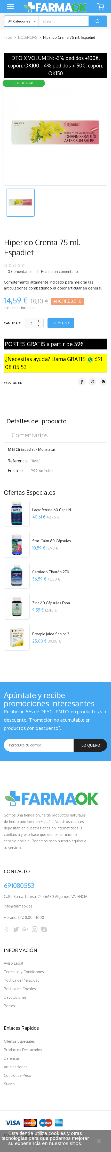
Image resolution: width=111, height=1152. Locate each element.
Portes (9, 1006)
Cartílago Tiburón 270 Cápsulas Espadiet (53, 572)
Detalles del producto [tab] (36, 421)
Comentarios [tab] (30, 435)
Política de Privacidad (21, 980)
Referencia (18, 460)
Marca (14, 449)
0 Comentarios (20, 271)
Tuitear (92, 382)
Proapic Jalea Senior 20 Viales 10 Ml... (53, 634)
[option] (20, 202)
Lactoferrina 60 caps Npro (53, 510)
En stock (16, 470)
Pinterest (103, 382)
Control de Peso (17, 1075)
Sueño (9, 1084)
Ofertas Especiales (19, 1041)
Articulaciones (15, 1067)
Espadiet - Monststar (38, 449)
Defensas (12, 1058)
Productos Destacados (23, 1050)
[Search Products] (98, 21)
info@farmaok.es (18, 906)
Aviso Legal (13, 963)
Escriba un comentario (59, 271)
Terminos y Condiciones (24, 972)
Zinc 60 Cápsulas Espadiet (53, 603)
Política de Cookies (20, 989)
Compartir (81, 382)
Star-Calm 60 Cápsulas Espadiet (53, 541)
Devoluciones (15, 997)
